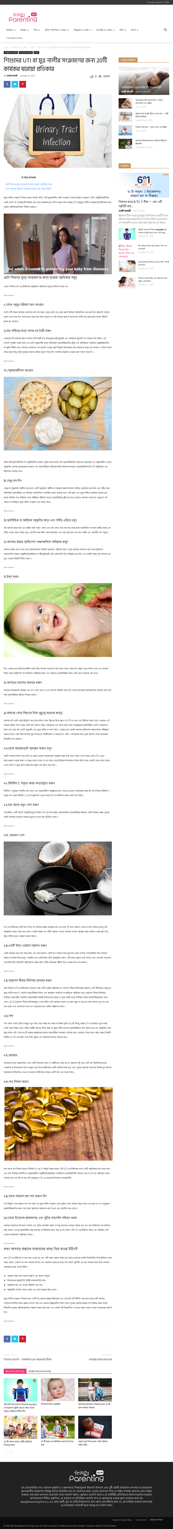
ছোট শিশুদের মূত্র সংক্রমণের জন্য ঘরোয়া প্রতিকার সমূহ (29, 184)
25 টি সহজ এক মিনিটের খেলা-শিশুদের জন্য (57, 1443)
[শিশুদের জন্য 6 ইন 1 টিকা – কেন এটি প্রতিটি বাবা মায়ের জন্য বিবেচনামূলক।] (144, 185)
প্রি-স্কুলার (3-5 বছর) (81, 30)
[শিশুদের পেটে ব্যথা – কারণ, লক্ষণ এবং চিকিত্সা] (125, 130)
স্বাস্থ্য (32, 47)
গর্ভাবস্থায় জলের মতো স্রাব (100, 1359)
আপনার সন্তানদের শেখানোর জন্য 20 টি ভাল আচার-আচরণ (94, 1405)
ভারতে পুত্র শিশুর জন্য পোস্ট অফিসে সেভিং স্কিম (93, 1443)
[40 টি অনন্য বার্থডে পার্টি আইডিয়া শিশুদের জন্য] (20, 1427)
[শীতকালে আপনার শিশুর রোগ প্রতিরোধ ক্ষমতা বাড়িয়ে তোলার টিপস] (127, 282)
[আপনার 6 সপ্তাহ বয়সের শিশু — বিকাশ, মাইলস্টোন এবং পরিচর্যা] (125, 103)
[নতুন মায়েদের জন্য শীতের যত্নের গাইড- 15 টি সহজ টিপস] (127, 266)
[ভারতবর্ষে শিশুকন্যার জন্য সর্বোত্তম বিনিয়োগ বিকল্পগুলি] (125, 144)
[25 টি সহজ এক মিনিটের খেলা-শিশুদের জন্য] (58, 1427)
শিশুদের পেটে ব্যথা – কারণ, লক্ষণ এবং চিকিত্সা (151, 127)
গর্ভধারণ (9, 30)
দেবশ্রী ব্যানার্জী (11, 75)
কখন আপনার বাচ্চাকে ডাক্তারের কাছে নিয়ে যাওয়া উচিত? (29, 188)
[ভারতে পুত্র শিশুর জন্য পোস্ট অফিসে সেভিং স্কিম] (95, 1427)
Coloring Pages (14, 38)
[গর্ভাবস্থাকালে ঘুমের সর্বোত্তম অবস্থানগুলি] (144, 81)
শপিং (121, 30)
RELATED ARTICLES (15, 1371)
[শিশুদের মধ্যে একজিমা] (58, 1389)
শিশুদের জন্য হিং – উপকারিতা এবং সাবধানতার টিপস (27, 1359)
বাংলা (133, 30)
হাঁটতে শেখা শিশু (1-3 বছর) (55, 30)
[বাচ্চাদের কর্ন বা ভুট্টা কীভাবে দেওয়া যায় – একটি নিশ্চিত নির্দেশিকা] (125, 117)
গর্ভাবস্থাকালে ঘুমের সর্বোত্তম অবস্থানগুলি (141, 87)
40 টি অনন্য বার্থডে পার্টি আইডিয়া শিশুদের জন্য (18, 1443)
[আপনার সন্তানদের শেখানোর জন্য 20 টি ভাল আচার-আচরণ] (95, 1389)
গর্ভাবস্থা (23, 30)
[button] (165, 30)
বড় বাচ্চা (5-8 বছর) (104, 30)
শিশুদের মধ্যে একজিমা (50, 1404)
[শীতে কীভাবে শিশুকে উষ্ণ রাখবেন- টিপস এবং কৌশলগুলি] (127, 251)
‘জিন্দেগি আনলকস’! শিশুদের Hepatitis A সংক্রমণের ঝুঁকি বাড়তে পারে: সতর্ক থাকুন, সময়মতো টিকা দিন (20, 1408)
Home (6, 47)
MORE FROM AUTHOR (40, 1371)
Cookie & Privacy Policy (122, 1520)
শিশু (35, 30)
